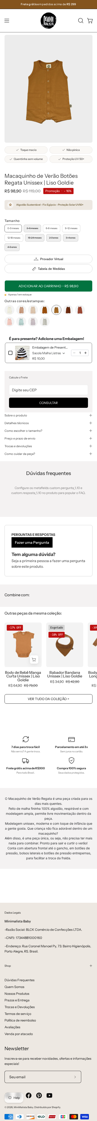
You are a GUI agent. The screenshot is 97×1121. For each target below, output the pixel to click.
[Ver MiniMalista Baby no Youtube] (49, 1095)
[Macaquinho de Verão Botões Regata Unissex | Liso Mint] (21, 322)
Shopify (56, 1107)
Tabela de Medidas (51, 269)
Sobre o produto (16, 415)
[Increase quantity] (85, 352)
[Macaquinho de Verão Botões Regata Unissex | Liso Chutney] (80, 310)
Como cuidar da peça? (20, 454)
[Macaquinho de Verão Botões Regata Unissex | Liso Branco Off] (9, 310)
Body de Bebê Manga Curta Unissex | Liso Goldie (23, 676)
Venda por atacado (19, 1034)
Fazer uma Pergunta (32, 542)
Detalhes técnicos (17, 423)
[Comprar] (34, 660)
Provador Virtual (51, 259)
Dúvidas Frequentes (20, 980)
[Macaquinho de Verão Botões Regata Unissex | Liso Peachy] (9, 322)
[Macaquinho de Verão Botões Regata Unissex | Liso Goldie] (56, 310)
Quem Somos (14, 987)
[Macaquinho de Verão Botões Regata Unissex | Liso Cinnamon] (21, 310)
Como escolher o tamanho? (23, 430)
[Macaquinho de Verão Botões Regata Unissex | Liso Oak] (68, 310)
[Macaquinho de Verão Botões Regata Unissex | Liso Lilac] (33, 322)
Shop (8, 965)
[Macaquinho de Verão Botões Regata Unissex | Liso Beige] (33, 310)
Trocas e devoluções (18, 446)
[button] (80, 20)
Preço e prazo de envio (20, 438)
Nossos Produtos (17, 994)
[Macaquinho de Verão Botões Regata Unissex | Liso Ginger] (45, 310)
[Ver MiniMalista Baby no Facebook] (28, 1095)
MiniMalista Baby (23, 1107)
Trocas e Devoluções (20, 1007)
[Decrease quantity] (74, 352)
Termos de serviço (18, 1014)
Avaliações (12, 1027)
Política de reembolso (20, 1020)
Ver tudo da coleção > (48, 699)
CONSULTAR (48, 403)
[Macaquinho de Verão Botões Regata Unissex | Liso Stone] (45, 322)
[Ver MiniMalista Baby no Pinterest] (39, 1095)
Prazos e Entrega (17, 1000)
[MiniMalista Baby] (48, 20)
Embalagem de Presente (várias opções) (50, 347)
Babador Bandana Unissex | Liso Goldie (64, 674)
